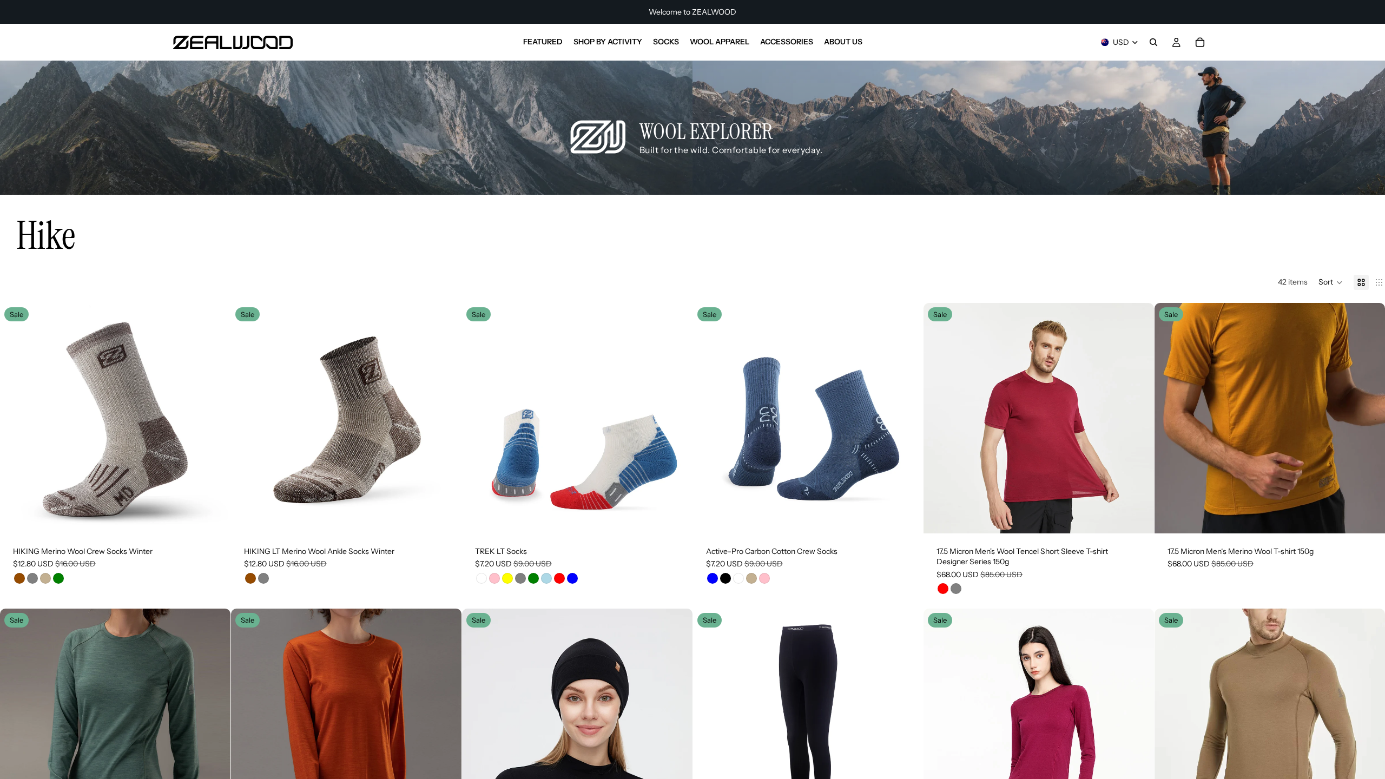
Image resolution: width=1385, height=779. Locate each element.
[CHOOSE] (213, 516)
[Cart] (1200, 42)
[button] (1330, 282)
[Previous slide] (16, 418)
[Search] (1153, 42)
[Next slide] (214, 418)
